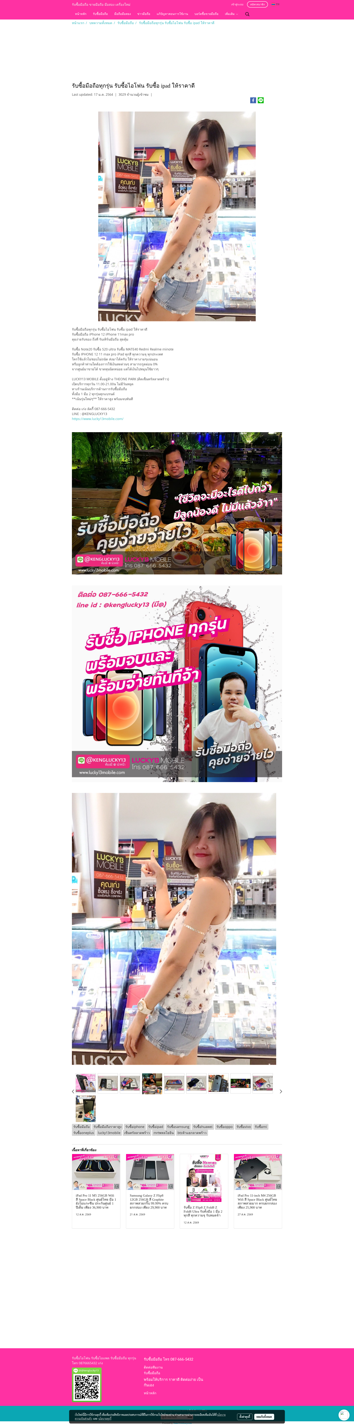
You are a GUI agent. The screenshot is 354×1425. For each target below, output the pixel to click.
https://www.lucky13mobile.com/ (98, 419)
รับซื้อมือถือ (100, 14)
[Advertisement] (177, 53)
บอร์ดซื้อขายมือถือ (206, 14)
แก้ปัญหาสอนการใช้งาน (172, 14)
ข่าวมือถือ (143, 14)
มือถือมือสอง (122, 14)
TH (277, 4)
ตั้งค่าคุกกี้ (245, 1416)
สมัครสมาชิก (257, 4)
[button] (247, 14)
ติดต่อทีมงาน (153, 1367)
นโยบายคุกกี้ (104, 1418)
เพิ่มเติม (230, 14)
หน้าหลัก (80, 14)
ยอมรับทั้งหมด (264, 1416)
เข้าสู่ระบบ (237, 4)
